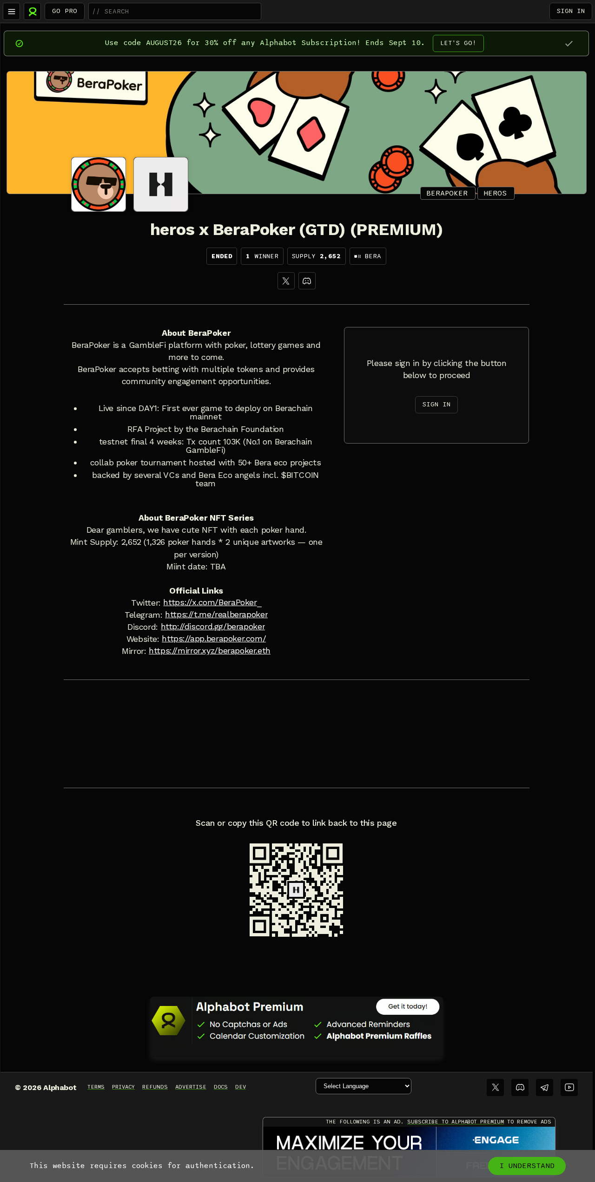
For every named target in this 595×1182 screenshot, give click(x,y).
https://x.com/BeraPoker (210, 602)
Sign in (571, 11)
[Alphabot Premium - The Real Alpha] (296, 1020)
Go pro (64, 11)
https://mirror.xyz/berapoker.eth (210, 651)
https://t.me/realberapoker (216, 614)
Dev (240, 1087)
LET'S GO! (458, 43)
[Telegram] (544, 1087)
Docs (221, 1087)
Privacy (123, 1087)
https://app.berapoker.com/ (214, 638)
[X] (286, 280)
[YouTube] (569, 1087)
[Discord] (307, 280)
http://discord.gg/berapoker (213, 626)
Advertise (190, 1087)
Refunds (155, 1087)
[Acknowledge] (568, 43)
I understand (527, 1165)
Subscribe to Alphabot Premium (455, 1121)
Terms (96, 1087)
